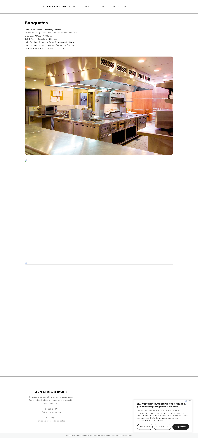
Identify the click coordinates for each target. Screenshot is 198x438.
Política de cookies (154, 420)
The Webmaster (126, 435)
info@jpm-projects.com (51, 412)
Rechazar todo (163, 427)
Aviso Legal (51, 418)
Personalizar (145, 427)
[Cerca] (188, 401)
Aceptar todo (180, 427)
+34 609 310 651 (51, 409)
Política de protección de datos (51, 421)
